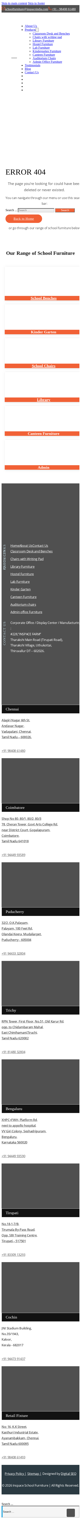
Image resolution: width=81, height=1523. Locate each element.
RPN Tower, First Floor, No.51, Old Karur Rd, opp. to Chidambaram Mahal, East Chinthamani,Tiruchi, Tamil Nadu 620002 (33, 1029)
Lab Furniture (41, 47)
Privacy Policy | (15, 1474)
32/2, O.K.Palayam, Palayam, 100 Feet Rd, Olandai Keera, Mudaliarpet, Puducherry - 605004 (21, 931)
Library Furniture (43, 40)
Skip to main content (14, 3)
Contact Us (32, 72)
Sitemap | (34, 1474)
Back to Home (24, 218)
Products (30, 29)
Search (65, 210)
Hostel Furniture (43, 44)
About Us (31, 26)
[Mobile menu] (14, 58)
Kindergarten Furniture (47, 51)
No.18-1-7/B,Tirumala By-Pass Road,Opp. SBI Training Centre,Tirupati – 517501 (19, 1232)
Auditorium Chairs (44, 58)
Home (14, 545)
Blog (28, 68)
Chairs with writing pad (47, 37)
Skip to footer (36, 3)
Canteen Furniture (44, 54)
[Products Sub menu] (37, 30)
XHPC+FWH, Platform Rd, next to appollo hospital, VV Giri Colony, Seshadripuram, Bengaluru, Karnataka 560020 (24, 1131)
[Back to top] (70, 1513)
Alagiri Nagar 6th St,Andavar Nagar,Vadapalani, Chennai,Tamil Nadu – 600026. (17, 728)
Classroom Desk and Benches (51, 33)
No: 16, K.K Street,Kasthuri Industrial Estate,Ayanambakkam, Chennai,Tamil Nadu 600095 (20, 1435)
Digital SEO (68, 1474)
